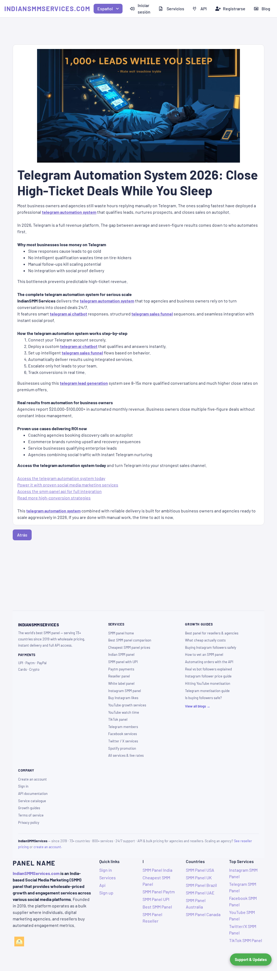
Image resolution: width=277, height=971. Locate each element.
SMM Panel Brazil (201, 885)
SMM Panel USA (200, 870)
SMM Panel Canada (203, 914)
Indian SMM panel (121, 654)
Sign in (23, 786)
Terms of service (31, 815)
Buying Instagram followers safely (210, 647)
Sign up (106, 892)
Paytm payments (121, 669)
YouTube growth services (127, 705)
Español (105, 8)
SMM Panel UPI (156, 899)
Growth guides (29, 808)
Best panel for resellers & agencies (211, 633)
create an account (47, 847)
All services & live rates (126, 755)
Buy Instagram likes (123, 698)
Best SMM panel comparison (129, 640)
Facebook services (122, 734)
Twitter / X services (123, 741)
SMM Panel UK (199, 877)
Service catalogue (32, 801)
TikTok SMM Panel (245, 940)
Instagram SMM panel (124, 691)
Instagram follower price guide (208, 676)
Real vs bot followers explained (208, 669)
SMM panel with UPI (123, 662)
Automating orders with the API (209, 662)
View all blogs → (197, 706)
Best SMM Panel (157, 906)
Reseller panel (119, 676)
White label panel (121, 683)
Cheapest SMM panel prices (129, 647)
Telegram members (123, 727)
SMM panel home (121, 633)
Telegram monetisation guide (207, 691)
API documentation (33, 793)
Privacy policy (28, 822)
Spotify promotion (122, 748)
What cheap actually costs (205, 640)
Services (107, 877)
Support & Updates (251, 959)
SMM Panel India (157, 870)
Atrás (22, 534)
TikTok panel (117, 719)
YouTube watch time (123, 712)
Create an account (32, 779)
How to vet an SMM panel (204, 654)
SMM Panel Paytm (159, 891)
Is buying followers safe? (203, 698)
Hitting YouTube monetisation (207, 683)
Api (102, 885)
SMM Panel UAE (200, 892)
